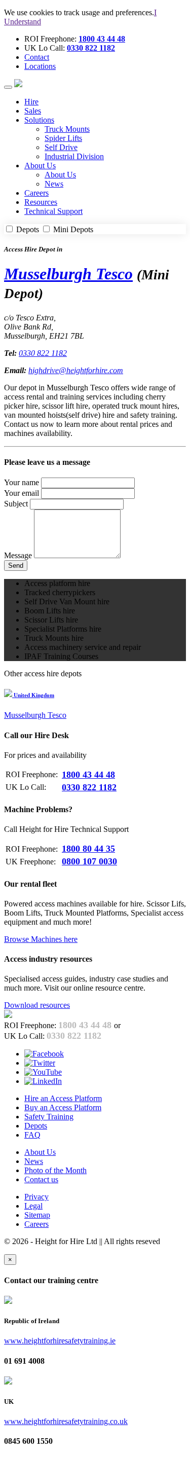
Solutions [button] (39, 120)
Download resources (37, 1005)
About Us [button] (40, 165)
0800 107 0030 (89, 861)
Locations (40, 66)
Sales (32, 110)
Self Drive (61, 147)
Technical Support (53, 211)
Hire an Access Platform (63, 1098)
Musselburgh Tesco (68, 274)
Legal (33, 1205)
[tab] (95, 694)
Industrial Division (74, 156)
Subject (16, 503)
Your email (21, 493)
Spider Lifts (63, 138)
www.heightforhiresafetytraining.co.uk (66, 1421)
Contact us (41, 1179)
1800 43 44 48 (102, 38)
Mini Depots (72, 229)
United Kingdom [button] (33, 695)
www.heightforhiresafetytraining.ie (60, 1340)
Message (18, 555)
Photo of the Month (55, 1170)
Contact (36, 57)
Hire (31, 101)
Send (15, 565)
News (54, 183)
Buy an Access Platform (62, 1107)
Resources (40, 202)
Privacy (36, 1196)
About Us (60, 174)
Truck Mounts (67, 129)
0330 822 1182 (91, 48)
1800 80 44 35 (88, 849)
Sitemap (37, 1215)
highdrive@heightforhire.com (75, 370)
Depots (27, 229)
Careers (36, 193)
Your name (21, 482)
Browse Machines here (41, 939)
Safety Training (48, 1116)
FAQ (32, 1135)
